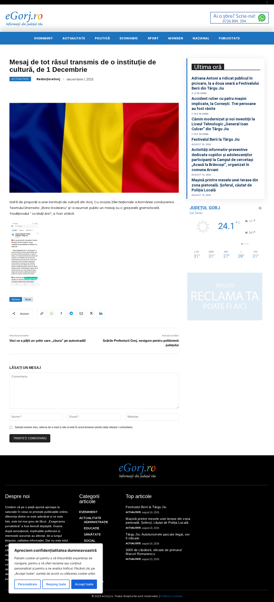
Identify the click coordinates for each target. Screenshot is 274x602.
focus (28, 299)
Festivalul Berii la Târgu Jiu (216, 139)
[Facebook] (61, 313)
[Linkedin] (100, 313)
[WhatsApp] (51, 313)
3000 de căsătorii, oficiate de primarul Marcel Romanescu (154, 552)
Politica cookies (171, 596)
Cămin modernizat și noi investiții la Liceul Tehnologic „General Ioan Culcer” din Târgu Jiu (223, 124)
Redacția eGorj (48, 79)
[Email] (81, 313)
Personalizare (27, 584)
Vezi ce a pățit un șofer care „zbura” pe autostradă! (47, 340)
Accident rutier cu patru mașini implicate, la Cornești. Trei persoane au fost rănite (224, 103)
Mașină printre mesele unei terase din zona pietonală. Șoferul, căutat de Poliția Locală (225, 185)
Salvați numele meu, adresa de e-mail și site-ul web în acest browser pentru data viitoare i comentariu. (74, 427)
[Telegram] (71, 313)
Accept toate (84, 584)
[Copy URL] (41, 313)
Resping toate (56, 584)
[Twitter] (90, 313)
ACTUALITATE (20, 79)
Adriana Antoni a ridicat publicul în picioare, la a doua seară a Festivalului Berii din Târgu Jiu (225, 83)
